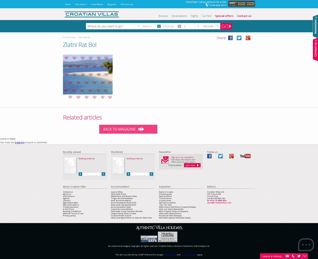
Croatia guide (165, 194)
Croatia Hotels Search (121, 215)
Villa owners (80, 4)
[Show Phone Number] (293, 256)
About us (67, 194)
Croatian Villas (69, 37)
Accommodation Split (121, 207)
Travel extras (165, 198)
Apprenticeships (70, 202)
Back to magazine (119, 129)
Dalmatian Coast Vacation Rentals (127, 211)
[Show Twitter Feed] (299, 256)
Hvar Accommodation (121, 200)
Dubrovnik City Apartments (123, 205)
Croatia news (165, 200)
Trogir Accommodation (122, 198)
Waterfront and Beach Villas (124, 196)
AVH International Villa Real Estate (175, 217)
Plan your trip (127, 4)
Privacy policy (69, 215)
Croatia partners (71, 207)
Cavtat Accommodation (122, 209)
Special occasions (167, 202)
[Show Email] (287, 256)
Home (68, 4)
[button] (138, 26)
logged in (20, 142)
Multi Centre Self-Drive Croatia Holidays (177, 207)
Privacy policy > (176, 165)
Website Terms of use (73, 213)
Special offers (165, 196)
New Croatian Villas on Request (173, 211)
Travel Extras (97, 4)
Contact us (68, 192)
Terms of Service (189, 254)
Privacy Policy (170, 254)
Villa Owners (69, 196)
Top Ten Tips (165, 205)
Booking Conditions (72, 211)
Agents (66, 198)
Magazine (111, 4)
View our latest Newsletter (171, 209)
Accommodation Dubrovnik (123, 202)
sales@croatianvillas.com (219, 202)
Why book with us (71, 205)
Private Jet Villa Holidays (170, 215)
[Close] (316, 17)
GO (225, 26)
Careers (66, 200)
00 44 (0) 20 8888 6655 (217, 200)
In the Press (68, 209)
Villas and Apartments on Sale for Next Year (131, 217)
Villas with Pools (118, 194)
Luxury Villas (117, 192)
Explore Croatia (166, 192)
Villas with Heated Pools (170, 213)
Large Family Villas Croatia (123, 213)
